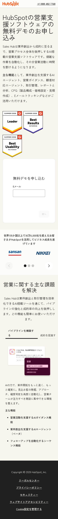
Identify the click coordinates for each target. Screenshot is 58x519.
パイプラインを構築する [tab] (21, 333)
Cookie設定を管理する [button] (29, 509)
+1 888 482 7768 (46, 4)
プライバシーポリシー (29, 487)
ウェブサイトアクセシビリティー (29, 502)
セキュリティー (29, 495)
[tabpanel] (29, 396)
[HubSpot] (11, 3)
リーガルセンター (29, 480)
